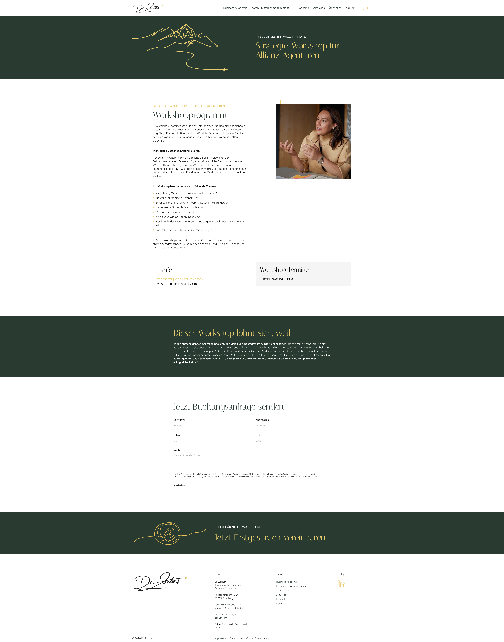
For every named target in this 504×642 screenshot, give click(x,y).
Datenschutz (236, 638)
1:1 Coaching (283, 590)
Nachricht (179, 450)
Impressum (221, 638)
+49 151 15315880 (232, 607)
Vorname (179, 419)
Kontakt (280, 603)
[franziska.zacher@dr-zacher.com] (370, 8)
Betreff (260, 434)
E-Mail (177, 434)
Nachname (262, 419)
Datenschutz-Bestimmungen (234, 474)
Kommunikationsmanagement (292, 586)
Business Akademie (287, 581)
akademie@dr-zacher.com (316, 474)
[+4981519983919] (363, 8)
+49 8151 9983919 (230, 604)
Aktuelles (281, 594)
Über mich (281, 599)
